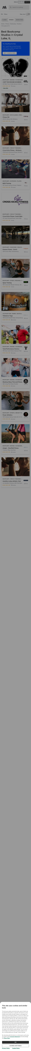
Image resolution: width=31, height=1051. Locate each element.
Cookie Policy (16, 1048)
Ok (15, 1042)
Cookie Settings (16, 1045)
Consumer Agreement (15, 1036)
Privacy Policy (7, 1038)
